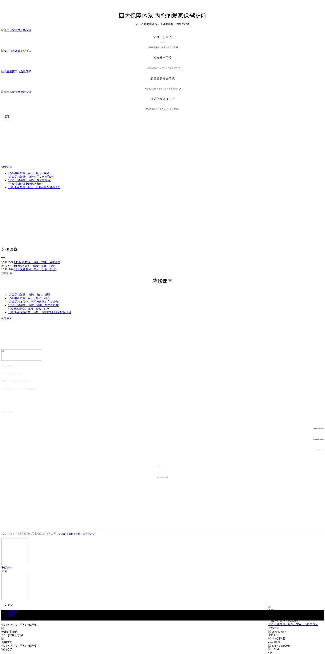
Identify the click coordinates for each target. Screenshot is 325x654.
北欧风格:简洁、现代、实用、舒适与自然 (293, 624)
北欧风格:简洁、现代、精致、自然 (28, 308)
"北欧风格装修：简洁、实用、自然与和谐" (33, 305)
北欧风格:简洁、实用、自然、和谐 (28, 298)
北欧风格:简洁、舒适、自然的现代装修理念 (34, 187)
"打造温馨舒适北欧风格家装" (25, 183)
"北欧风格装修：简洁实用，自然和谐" (31, 176)
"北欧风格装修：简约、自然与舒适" (29, 180)
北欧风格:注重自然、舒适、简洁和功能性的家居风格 (39, 312)
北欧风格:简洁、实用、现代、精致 (28, 173)
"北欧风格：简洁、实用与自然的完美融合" (33, 301)
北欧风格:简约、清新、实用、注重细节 (37, 262)
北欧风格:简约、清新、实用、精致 (34, 265)
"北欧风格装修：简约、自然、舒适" (35, 269)
